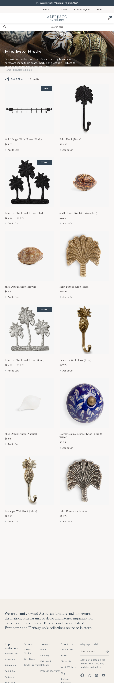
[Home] (57, 18)
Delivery (45, 655)
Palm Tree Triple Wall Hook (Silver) (24, 360)
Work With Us (69, 667)
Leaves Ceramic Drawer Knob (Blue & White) (81, 435)
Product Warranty (50, 670)
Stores (46, 9)
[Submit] (107, 651)
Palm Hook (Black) (70, 139)
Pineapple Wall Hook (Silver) (21, 511)
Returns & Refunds (45, 662)
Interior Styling (81, 9)
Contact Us (67, 649)
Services (28, 644)
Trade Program (32, 664)
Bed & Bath (11, 671)
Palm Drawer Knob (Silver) (74, 511)
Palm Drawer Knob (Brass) (74, 286)
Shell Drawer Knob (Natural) (21, 433)
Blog (63, 673)
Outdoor (9, 677)
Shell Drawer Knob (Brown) (20, 286)
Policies (44, 644)
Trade (99, 9)
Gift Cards (62, 9)
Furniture (10, 659)
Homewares (11, 653)
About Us (67, 644)
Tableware (10, 665)
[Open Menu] (5, 18)
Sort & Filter (17, 79)
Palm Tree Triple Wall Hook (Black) (25, 213)
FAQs (43, 649)
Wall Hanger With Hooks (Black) (23, 139)
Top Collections (11, 646)
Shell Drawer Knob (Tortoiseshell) (78, 213)
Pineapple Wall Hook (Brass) (75, 360)
